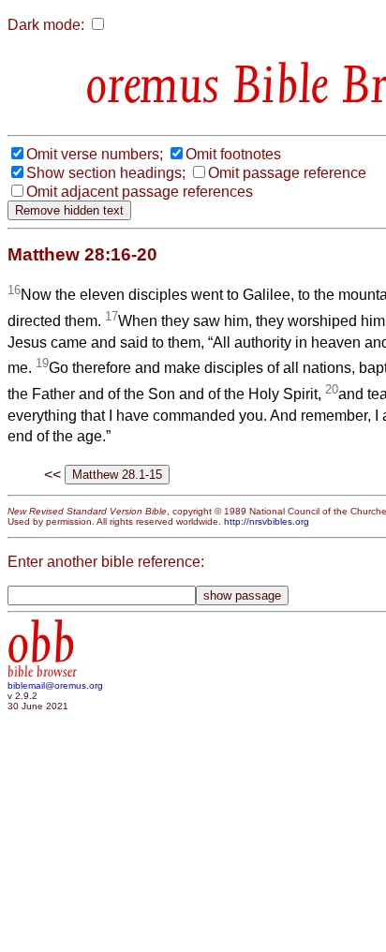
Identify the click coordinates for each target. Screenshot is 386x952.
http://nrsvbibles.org (266, 521)
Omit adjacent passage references (139, 192)
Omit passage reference (287, 173)
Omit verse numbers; (94, 154)
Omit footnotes (233, 154)
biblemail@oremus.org (55, 685)
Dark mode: (45, 25)
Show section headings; (106, 173)
